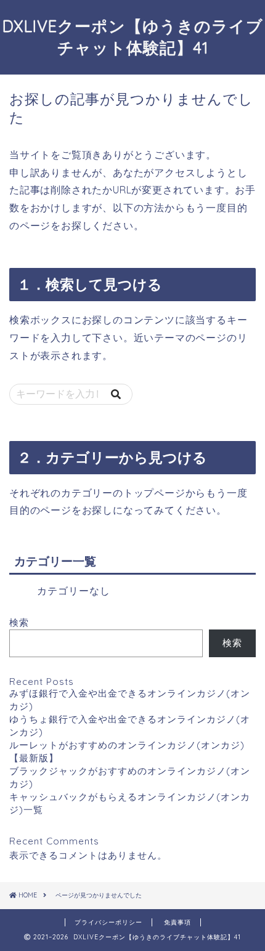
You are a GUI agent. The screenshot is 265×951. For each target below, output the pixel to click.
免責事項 (177, 922)
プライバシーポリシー (108, 922)
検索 (19, 622)
